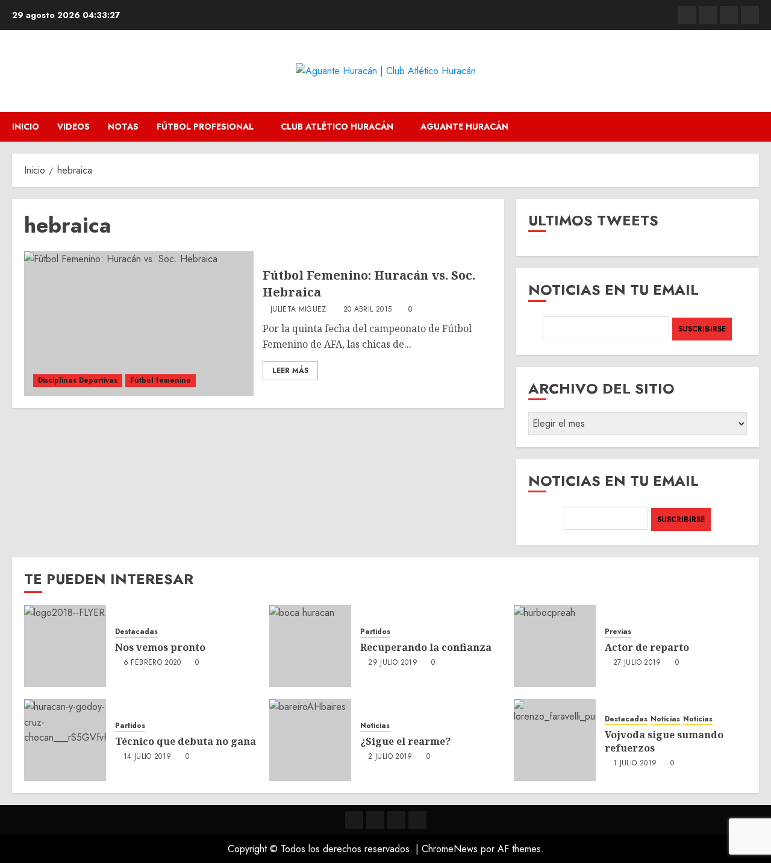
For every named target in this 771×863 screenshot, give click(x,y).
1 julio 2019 (635, 763)
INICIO (25, 127)
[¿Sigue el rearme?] (310, 740)
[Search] (751, 127)
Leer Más (290, 370)
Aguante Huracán (464, 127)
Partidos (375, 632)
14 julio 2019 (147, 757)
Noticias (375, 726)
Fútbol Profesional (205, 127)
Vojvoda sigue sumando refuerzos (664, 741)
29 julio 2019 (392, 663)
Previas (618, 632)
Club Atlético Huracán (337, 127)
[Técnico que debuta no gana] (65, 740)
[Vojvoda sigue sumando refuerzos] (555, 740)
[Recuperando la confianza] (310, 646)
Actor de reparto (647, 647)
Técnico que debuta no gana (185, 741)
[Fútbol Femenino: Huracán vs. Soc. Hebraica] (139, 323)
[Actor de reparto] (555, 646)
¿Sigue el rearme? (405, 741)
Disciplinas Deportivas (77, 380)
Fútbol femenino (160, 380)
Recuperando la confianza (426, 647)
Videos (73, 127)
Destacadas (136, 632)
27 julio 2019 (637, 663)
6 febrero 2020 (152, 663)
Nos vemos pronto (160, 647)
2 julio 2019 (390, 757)
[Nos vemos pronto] (65, 646)
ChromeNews (450, 849)
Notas (123, 127)
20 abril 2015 (367, 310)
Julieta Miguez (298, 310)
